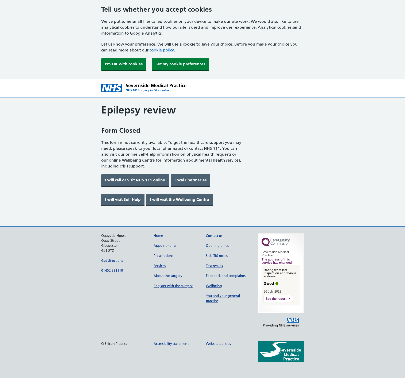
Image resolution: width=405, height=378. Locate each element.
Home (158, 236)
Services (160, 266)
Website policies (218, 344)
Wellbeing (214, 286)
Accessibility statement (171, 344)
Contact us (214, 236)
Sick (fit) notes (217, 256)
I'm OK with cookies (124, 64)
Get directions (112, 260)
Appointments (165, 245)
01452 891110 (112, 270)
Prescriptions (163, 256)
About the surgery (168, 276)
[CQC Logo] (276, 245)
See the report (276, 298)
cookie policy (162, 50)
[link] (135, 180)
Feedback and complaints (226, 276)
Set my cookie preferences (180, 64)
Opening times (217, 245)
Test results (214, 266)
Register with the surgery (173, 286)
